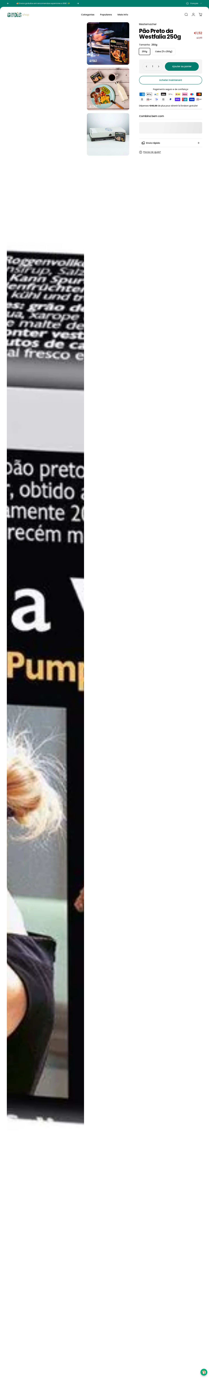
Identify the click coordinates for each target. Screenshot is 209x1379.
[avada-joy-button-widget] (203, 1372)
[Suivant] (78, 3)
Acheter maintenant (170, 80)
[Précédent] (8, 3)
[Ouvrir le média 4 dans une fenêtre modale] (108, 134)
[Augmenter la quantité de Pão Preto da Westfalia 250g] (159, 66)
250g (144, 51)
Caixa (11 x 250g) (163, 51)
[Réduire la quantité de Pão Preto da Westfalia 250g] (146, 66)
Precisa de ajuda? (152, 152)
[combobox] (194, 3)
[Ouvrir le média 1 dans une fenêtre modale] (108, 43)
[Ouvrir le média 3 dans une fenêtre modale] (45, 699)
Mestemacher (148, 24)
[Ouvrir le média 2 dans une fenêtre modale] (108, 89)
